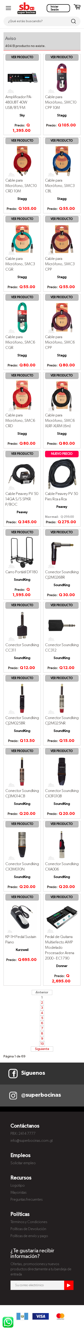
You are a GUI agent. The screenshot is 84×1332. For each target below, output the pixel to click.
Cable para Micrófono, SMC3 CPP (60, 264)
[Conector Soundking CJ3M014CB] (22, 771)
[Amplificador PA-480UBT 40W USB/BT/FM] (22, 77)
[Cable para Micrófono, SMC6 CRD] (22, 395)
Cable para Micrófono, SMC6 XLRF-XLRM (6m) (60, 420)
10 (42, 1044)
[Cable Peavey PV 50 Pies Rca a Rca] (62, 474)
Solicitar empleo (23, 1163)
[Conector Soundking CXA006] (62, 844)
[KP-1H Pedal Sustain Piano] (22, 917)
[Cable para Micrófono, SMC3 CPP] (62, 239)
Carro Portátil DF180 (21, 572)
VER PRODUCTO (22, 57)
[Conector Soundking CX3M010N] (22, 844)
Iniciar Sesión (55, 8)
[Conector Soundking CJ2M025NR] (62, 698)
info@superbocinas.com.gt (31, 1141)
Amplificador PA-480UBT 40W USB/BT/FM (18, 102)
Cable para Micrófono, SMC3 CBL (60, 186)
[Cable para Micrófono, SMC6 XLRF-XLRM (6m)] (62, 395)
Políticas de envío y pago (29, 1236)
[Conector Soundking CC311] (22, 625)
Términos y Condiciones (28, 1222)
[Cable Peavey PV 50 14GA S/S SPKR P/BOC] (22, 474)
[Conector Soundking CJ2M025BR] (22, 698)
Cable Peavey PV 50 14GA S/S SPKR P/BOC (21, 499)
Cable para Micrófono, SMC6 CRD (20, 420)
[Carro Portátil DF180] (22, 552)
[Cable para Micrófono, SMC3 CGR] (22, 239)
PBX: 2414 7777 (22, 1134)
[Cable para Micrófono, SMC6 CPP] (62, 317)
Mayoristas (18, 1193)
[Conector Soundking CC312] (62, 625)
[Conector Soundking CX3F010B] (62, 771)
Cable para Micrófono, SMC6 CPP (60, 342)
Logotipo (17, 1186)
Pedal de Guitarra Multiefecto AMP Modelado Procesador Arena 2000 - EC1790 (59, 947)
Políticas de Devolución (28, 1229)
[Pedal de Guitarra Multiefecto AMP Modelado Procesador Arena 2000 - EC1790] (62, 917)
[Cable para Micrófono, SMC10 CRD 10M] (22, 160)
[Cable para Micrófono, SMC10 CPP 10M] (62, 77)
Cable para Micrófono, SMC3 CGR (20, 264)
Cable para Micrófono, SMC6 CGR (20, 342)
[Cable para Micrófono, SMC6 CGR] (22, 317)
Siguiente (42, 1049)
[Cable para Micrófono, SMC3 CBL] (62, 160)
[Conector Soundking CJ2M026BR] (62, 552)
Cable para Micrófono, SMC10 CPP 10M (60, 102)
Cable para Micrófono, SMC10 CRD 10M (21, 186)
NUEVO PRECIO (62, 453)
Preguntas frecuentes (26, 1200)
